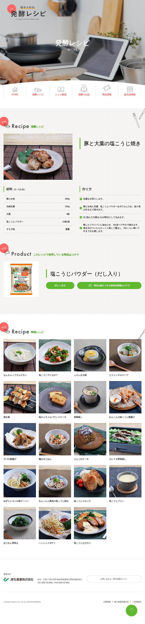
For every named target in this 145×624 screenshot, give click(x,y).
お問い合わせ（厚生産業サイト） (114, 579)
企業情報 (107, 602)
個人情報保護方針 (121, 602)
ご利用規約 (136, 602)
